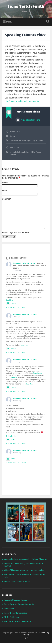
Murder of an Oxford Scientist (17, 581)
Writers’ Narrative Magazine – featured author (24, 570)
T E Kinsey (13, 377)
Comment (6, 199)
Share (24, 307)
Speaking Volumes (35, 140)
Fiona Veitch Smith (25, 6)
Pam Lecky (37, 373)
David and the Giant (18, 140)
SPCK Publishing (11, 617)
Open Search (47, 22)
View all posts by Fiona (30, 120)
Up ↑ (26, 637)
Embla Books (11, 436)
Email (4, 190)
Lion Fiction (9, 608)
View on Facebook (12, 307)
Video (13, 439)
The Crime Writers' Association (17, 621)
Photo (13, 303)
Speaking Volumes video (25, 35)
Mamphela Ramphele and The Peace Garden (25, 153)
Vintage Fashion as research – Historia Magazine (25, 559)
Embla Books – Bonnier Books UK (19, 604)
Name (5, 182)
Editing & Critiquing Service (15, 600)
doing (12, 136)
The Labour (14, 148)
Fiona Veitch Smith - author (25, 263)
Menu (9, 21)
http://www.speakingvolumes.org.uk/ (22, 101)
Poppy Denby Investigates (15, 613)
